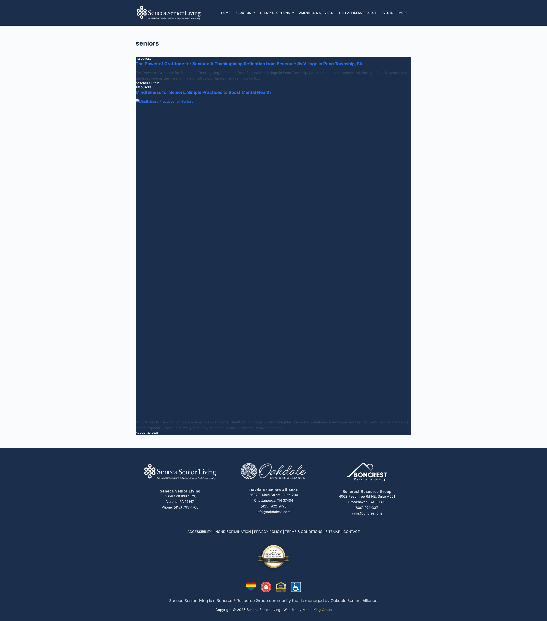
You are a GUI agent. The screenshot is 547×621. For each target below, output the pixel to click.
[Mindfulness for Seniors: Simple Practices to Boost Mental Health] (273, 259)
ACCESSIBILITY (199, 531)
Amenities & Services (316, 13)
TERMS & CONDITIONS (303, 531)
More (402, 13)
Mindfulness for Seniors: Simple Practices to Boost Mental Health (203, 92)
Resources (143, 58)
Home (225, 13)
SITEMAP (332, 531)
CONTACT (351, 531)
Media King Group (317, 610)
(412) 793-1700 (186, 507)
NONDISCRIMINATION (233, 531)
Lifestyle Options (275, 13)
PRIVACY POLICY (268, 531)
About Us (243, 13)
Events (387, 13)
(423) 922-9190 (274, 506)
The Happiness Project (357, 13)
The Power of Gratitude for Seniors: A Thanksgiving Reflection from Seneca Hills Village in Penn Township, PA (249, 63)
